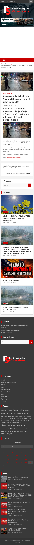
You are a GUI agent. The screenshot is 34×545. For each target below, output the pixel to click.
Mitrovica (18, 157)
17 (3, 459)
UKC (9, 431)
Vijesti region (7, 93)
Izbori (13, 416)
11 (8, 456)
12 (12, 456)
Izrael (16, 416)
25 (8, 462)
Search (29, 185)
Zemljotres (9, 434)
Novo (5, 473)
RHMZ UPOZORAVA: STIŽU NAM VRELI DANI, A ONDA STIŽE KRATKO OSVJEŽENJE (17, 218)
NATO (15, 418)
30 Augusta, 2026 (7, 222)
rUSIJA (9, 422)
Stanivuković (17, 429)
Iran (9, 416)
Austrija (10, 410)
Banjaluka (27, 410)
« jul (2, 469)
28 (21, 462)
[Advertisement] (17, 42)
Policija (29, 418)
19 (12, 459)
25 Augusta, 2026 (7, 312)
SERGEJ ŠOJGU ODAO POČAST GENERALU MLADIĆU (18, 529)
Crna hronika (5, 380)
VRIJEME (6, 192)
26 (12, 462)
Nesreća (19, 418)
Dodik (13, 413)
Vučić (3, 434)
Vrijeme (5, 212)
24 (3, 462)
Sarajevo (28, 425)
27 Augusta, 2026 (7, 282)
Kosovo (21, 416)
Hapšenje (25, 413)
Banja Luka (18, 410)
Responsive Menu (31, 1)
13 (17, 456)
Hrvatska (4, 416)
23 (30, 459)
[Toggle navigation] (3, 60)
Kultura (3, 387)
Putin (17, 420)
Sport (2, 394)
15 (26, 456)
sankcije (21, 422)
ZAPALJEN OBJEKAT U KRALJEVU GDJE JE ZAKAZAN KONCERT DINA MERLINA (19, 485)
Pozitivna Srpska (6, 392)
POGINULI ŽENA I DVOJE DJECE (18, 477)
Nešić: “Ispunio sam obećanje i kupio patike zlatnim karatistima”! (16, 167)
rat (21, 420)
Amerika (4, 410)
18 (8, 459)
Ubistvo (4, 431)
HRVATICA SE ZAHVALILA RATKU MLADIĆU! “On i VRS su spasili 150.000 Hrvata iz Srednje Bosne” (20, 494)
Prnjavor (12, 420)
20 (17, 459)
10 (3, 456)
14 (21, 456)
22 (26, 459)
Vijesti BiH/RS (5, 396)
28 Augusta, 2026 (7, 255)
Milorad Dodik (27, 416)
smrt (2, 429)
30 (30, 462)
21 (21, 459)
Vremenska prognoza (22, 431)
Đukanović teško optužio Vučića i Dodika (18, 173)
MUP (2, 418)
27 (17, 462)
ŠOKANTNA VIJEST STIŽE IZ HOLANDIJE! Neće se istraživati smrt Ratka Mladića (19, 520)
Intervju (3, 385)
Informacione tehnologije (8, 382)
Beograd (3, 413)
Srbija (11, 428)
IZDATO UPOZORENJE (11, 280)
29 (26, 462)
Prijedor (7, 420)
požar (3, 420)
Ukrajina (13, 431)
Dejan (15, 105)
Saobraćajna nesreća (13, 425)
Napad (11, 418)
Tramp (28, 429)
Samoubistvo (15, 422)
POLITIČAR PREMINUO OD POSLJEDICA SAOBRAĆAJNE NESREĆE (17, 511)
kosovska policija (10, 157)
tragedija (23, 429)
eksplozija (19, 413)
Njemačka (24, 418)
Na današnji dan (5, 389)
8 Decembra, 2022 (8, 105)
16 (30, 456)
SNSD (6, 429)
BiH (8, 414)
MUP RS (6, 418)
